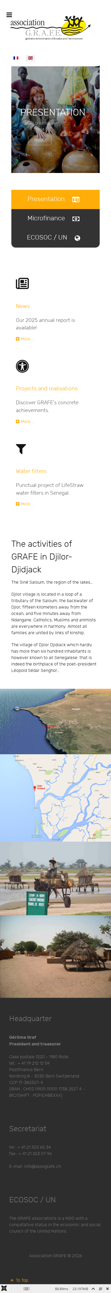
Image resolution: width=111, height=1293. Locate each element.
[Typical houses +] (55, 956)
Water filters (31, 471)
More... (40, 140)
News (23, 306)
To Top (21, 1280)
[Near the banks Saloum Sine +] (55, 878)
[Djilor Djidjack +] (55, 798)
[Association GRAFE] (51, 26)
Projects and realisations (47, 388)
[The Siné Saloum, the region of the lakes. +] (55, 721)
